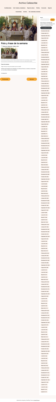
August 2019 (43, 152)
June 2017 (43, 214)
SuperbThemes (36, 400)
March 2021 (43, 107)
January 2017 (43, 226)
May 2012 (43, 360)
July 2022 (43, 69)
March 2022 (43, 78)
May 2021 (43, 102)
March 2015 (43, 279)
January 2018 (43, 198)
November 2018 (44, 174)
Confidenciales (7, 8)
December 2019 (44, 143)
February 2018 (44, 195)
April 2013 (43, 334)
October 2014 (43, 291)
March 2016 (43, 250)
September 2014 (44, 293)
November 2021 (44, 88)
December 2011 (44, 372)
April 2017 (43, 219)
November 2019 (44, 145)
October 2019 (43, 148)
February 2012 (44, 367)
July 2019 (43, 155)
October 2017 (43, 205)
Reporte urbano (31, 8)
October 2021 (43, 90)
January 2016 (43, 255)
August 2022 (43, 66)
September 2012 (44, 351)
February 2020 (44, 138)
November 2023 (44, 30)
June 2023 (43, 42)
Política (38, 8)
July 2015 (43, 269)
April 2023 (43, 47)
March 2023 (43, 50)
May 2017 (43, 217)
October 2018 (43, 176)
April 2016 (43, 248)
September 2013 (44, 322)
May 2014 (43, 303)
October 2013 (43, 320)
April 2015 (43, 277)
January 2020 (43, 140)
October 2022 (43, 62)
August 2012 (43, 353)
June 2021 (43, 100)
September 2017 (44, 207)
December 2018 (44, 171)
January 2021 (43, 112)
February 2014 (44, 310)
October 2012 (43, 348)
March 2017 (43, 222)
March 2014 (43, 308)
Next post (32, 79)
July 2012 (43, 355)
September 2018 (44, 179)
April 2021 (43, 105)
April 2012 (43, 363)
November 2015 (44, 260)
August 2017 (43, 210)
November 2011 (44, 375)
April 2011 (43, 391)
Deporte (50, 8)
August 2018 (43, 181)
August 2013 (43, 324)
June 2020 (43, 128)
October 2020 (43, 119)
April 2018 (43, 191)
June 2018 (43, 186)
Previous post (5, 79)
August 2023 (43, 38)
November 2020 (44, 116)
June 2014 (43, 301)
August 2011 (43, 382)
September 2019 (44, 150)
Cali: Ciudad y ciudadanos (19, 8)
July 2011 (43, 384)
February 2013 (44, 339)
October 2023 (43, 33)
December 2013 (44, 315)
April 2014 (43, 305)
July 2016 (43, 241)
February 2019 (44, 167)
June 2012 (43, 358)
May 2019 (43, 160)
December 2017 (44, 200)
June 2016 (43, 243)
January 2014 (43, 312)
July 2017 (43, 212)
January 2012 (43, 370)
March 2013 (43, 336)
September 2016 (44, 236)
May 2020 (43, 131)
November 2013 (44, 317)
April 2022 (43, 76)
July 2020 (43, 126)
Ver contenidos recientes (34, 11)
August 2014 (43, 296)
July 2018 (43, 183)
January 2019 (43, 169)
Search (41, 17)
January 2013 (43, 341)
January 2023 (43, 54)
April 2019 (43, 162)
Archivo (25, 11)
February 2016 (44, 253)
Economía (44, 8)
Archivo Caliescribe (28, 2)
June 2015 (43, 272)
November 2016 (44, 231)
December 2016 (44, 229)
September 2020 (44, 121)
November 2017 (44, 203)
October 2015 (43, 262)
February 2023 (44, 52)
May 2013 (43, 332)
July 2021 (43, 97)
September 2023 (44, 35)
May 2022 (43, 73)
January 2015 (43, 284)
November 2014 (44, 289)
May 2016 (43, 246)
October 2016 (43, 234)
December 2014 (44, 286)
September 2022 (44, 64)
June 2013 (43, 329)
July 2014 (43, 298)
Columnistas (19, 11)
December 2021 (44, 85)
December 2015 (44, 257)
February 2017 (44, 224)
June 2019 (43, 157)
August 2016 (43, 238)
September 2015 (44, 265)
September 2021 (44, 93)
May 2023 (43, 45)
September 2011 (44, 379)
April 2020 (43, 133)
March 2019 (43, 164)
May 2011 (43, 389)
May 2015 (43, 274)
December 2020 (44, 114)
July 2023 (43, 40)
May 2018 (43, 188)
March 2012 (43, 365)
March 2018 (43, 193)
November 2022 (44, 59)
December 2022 (44, 57)
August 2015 (43, 267)
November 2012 (44, 346)
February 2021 (44, 109)
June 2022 (43, 71)
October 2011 (43, 377)
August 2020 (43, 124)
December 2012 (44, 344)
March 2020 (43, 136)
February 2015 (44, 281)
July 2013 (43, 327)
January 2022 (43, 83)
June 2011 (43, 387)
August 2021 (43, 95)
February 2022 (44, 81)
